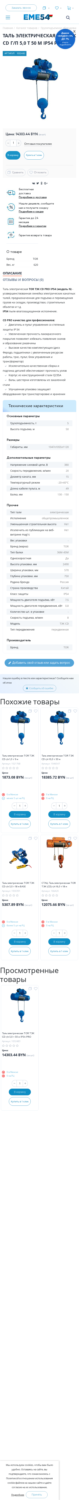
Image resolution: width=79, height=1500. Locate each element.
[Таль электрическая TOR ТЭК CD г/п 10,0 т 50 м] (59, 732)
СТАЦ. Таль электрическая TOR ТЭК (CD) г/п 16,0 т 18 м (59, 885)
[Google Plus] (45, 183)
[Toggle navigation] (8, 18)
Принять (37, 1494)
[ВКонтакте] (33, 183)
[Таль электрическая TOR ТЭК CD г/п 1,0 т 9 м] (20, 732)
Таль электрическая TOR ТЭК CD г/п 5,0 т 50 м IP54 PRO (18, 1035)
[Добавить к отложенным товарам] (36, 711)
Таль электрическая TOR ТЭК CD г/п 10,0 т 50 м (58, 757)
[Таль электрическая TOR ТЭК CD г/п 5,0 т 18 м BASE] (20, 859)
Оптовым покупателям (38, 144)
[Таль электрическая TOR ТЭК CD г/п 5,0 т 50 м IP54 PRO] (20, 1009)
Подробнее (17, 1494)
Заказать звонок (21, 7)
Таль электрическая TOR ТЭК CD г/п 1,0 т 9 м (18, 757)
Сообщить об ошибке (41, 688)
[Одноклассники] (41, 183)
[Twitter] (37, 183)
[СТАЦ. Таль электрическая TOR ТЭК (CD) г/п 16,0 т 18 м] (59, 859)
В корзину (20, 814)
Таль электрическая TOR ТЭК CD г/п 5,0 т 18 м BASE (18, 885)
